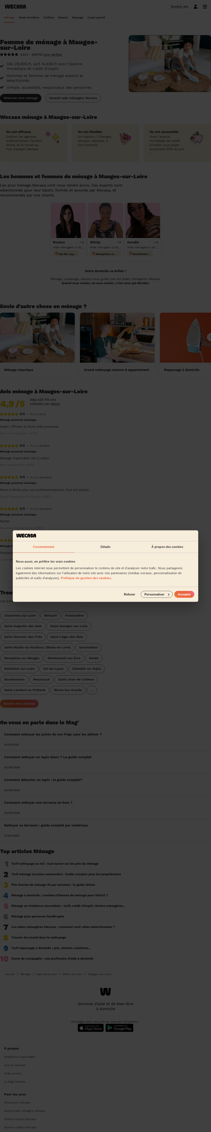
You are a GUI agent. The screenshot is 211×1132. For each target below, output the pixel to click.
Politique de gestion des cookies (86, 578)
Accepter (184, 594)
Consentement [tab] (43, 547)
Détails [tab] (106, 547)
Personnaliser (154, 594)
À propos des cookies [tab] (167, 547)
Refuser (129, 594)
